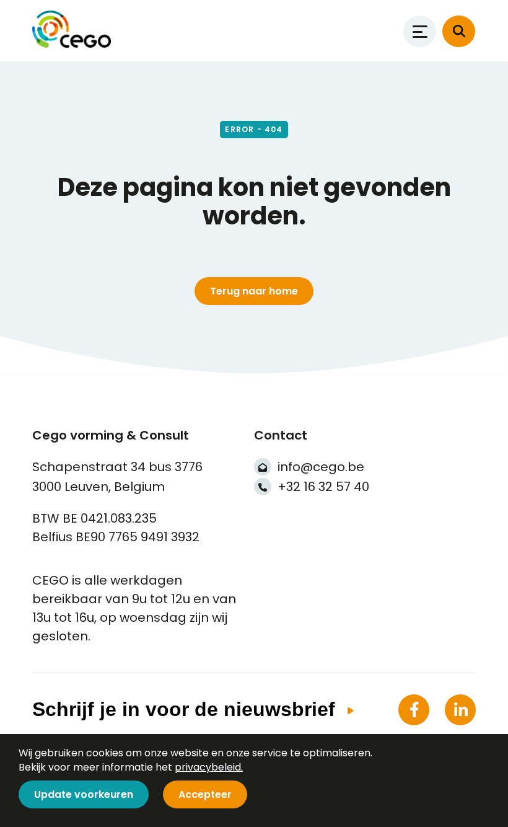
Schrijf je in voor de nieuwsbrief (183, 709)
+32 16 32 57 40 (323, 486)
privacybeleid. (209, 767)
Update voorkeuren (83, 794)
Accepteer (205, 794)
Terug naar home (254, 291)
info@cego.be (321, 466)
